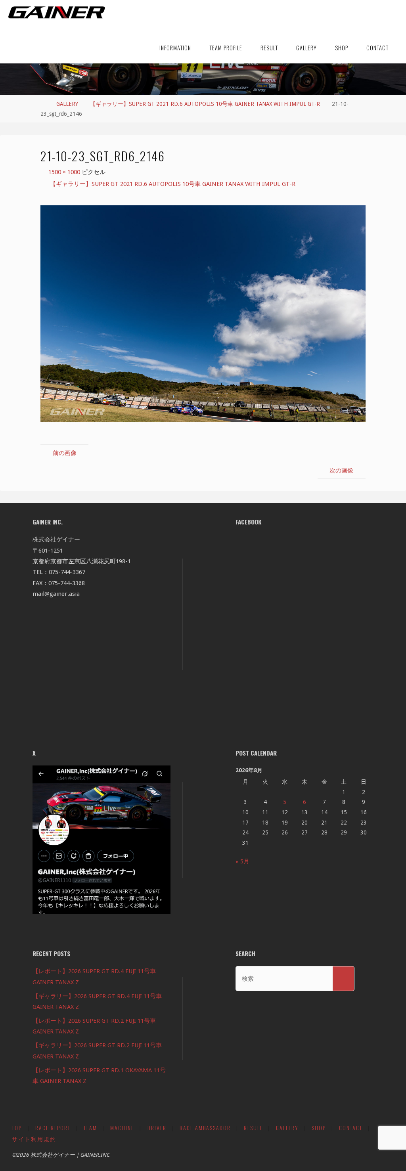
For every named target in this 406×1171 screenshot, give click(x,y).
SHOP (319, 1128)
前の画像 (65, 453)
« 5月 (242, 861)
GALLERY (67, 104)
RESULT (253, 1128)
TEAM (90, 1128)
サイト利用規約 (34, 1139)
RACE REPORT (53, 1128)
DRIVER (157, 1128)
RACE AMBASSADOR (205, 1128)
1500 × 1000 (65, 172)
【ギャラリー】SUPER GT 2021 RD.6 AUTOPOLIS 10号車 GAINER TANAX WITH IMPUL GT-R (205, 104)
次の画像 (341, 470)
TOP (17, 1128)
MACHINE (122, 1128)
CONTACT (350, 1128)
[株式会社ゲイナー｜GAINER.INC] (56, 12)
